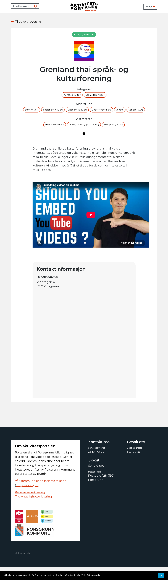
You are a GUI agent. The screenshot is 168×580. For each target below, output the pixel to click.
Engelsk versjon (27, 485)
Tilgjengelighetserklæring (33, 496)
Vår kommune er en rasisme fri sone (40, 481)
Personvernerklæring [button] (111, 575)
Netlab (26, 553)
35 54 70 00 (96, 451)
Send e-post (96, 465)
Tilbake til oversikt (28, 21)
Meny (149, 6)
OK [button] (161, 575)
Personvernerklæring (30, 492)
